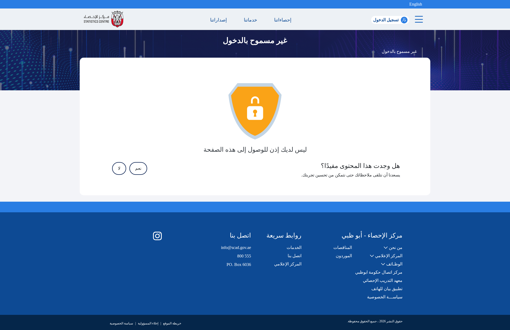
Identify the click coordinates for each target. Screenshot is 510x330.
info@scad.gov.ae (236, 247)
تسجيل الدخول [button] (386, 20)
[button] (405, 4)
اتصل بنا (294, 255)
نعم (138, 168)
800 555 (244, 256)
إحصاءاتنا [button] (284, 20)
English (415, 4)
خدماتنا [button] (252, 20)
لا (119, 168)
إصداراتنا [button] (220, 20)
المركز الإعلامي (287, 264)
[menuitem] (393, 247)
